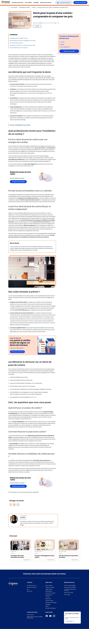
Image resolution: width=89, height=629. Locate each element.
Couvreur (47, 596)
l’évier (52, 111)
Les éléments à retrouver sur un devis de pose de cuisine (22, 45)
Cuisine (33, 7)
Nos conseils (28, 2)
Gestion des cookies (68, 592)
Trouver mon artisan (19, 181)
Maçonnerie (48, 598)
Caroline (40, 23)
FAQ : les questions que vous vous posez (19, 47)
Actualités (36, 2)
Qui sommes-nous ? (35, 585)
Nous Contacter (53, 585)
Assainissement (49, 595)
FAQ (34, 589)
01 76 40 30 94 (30, 614)
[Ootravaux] (13, 584)
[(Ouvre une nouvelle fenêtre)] (32, 345)
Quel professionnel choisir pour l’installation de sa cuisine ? (23, 40)
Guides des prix (53, 589)
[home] (8, 7)
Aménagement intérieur (24, 7)
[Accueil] (6, 2)
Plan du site (35, 591)
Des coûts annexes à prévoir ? (16, 43)
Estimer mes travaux (45, 2)
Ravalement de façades (50, 602)
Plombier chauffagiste (50, 608)
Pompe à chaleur (49, 600)
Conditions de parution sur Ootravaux (70, 590)
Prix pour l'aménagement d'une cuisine (20, 125)
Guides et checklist (49, 587)
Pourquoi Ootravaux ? (18, 2)
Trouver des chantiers (53, 593)
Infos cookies (72, 594)
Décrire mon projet (71, 51)
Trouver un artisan (80, 2)
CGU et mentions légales (72, 585)
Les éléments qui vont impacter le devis (18, 38)
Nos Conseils (14, 7)
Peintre (47, 606)
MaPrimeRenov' (53, 591)
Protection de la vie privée (72, 587)
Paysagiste (47, 604)
